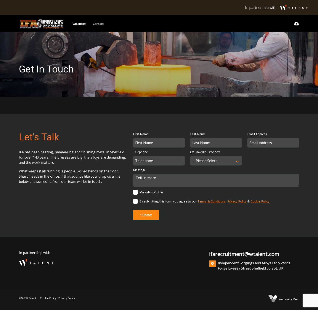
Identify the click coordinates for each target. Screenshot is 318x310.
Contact (98, 24)
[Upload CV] (296, 23)
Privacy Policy (236, 201)
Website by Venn (289, 299)
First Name (141, 134)
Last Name (198, 134)
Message (139, 170)
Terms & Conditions (212, 201)
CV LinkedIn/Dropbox (205, 152)
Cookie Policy (260, 201)
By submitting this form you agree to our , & (204, 201)
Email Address (257, 134)
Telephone (140, 152)
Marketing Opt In (151, 192)
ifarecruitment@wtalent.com (244, 253)
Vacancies (79, 24)
